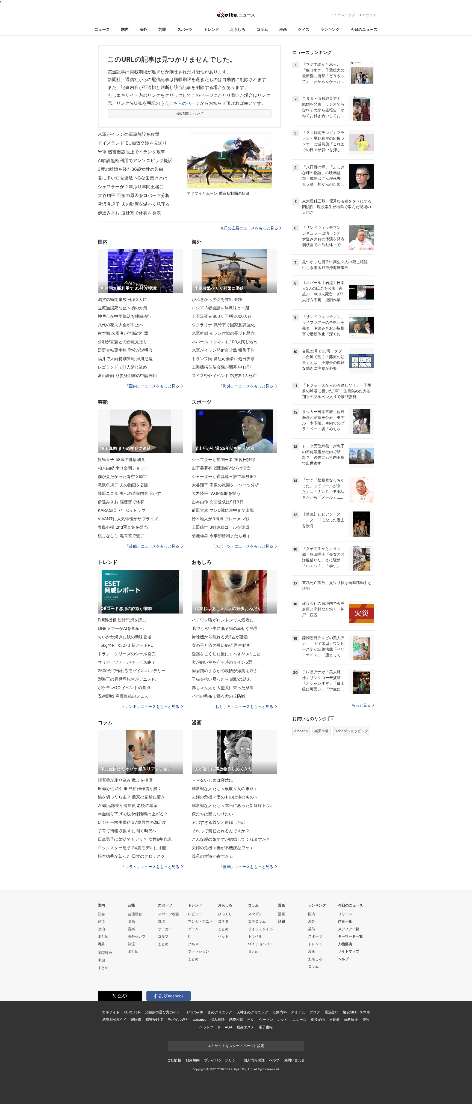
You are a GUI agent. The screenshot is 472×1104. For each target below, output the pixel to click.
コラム (262, 29)
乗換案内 (317, 1019)
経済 (101, 921)
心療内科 (280, 1012)
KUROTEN (132, 1012)
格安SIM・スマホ (356, 1012)
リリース (345, 914)
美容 (366, 1019)
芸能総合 (135, 914)
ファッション (198, 951)
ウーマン (266, 1019)
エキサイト (367, 15)
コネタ (223, 921)
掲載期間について (189, 113)
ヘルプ (343, 959)
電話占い (331, 1012)
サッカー (165, 929)
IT (189, 936)
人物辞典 (345, 944)
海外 (143, 29)
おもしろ (237, 29)
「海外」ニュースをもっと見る (246, 386)
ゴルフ (163, 936)
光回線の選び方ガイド (162, 1012)
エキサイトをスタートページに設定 (236, 1045)
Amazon (301, 731)
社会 (101, 914)
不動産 (334, 1019)
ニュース (102, 29)
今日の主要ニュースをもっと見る (249, 228)
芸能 (162, 29)
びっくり (225, 914)
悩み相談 (218, 1019)
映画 (131, 921)
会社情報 (174, 1060)
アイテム (298, 1012)
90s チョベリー (260, 944)
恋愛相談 (236, 1019)
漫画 (283, 29)
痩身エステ (245, 1027)
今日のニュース (364, 29)
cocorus (199, 1019)
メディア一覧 (348, 929)
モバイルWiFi (177, 1019)
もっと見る (361, 705)
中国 (101, 960)
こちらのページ (184, 103)
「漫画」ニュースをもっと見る (246, 866)
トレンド (211, 29)
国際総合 (105, 952)
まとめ (103, 936)
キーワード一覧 (350, 936)
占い (251, 1019)
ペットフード (209, 1027)
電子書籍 (266, 1027)
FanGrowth (193, 1012)
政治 (101, 929)
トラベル (255, 936)
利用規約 (192, 1060)
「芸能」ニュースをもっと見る (152, 546)
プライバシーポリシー (221, 1060)
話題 (281, 921)
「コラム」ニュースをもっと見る (150, 866)
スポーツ (185, 29)
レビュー (195, 914)
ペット (223, 936)
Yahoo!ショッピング (351, 731)
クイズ (303, 29)
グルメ (193, 944)
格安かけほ (154, 1019)
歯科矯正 (351, 1019)
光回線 (136, 1019)
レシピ (282, 1019)
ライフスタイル (260, 929)
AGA (228, 1027)
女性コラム (257, 921)
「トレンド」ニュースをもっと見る (148, 706)
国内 (125, 29)
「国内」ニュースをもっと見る (152, 386)
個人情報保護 (253, 1060)
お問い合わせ (294, 1060)
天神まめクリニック (252, 1012)
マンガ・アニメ (200, 921)
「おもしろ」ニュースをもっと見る (242, 706)
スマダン (255, 914)
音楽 (131, 929)
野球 (161, 921)
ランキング (330, 29)
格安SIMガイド (114, 1019)
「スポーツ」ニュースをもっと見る (242, 546)
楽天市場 (321, 731)
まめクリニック (220, 1012)
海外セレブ (137, 936)
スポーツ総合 (168, 914)
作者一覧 (345, 921)
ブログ (314, 1012)
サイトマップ (348, 951)
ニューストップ (342, 15)
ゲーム (193, 929)
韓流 (131, 944)
